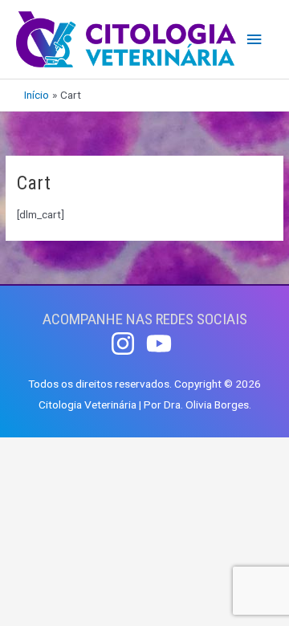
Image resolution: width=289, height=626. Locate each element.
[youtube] (163, 343)
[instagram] (127, 343)
